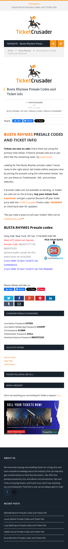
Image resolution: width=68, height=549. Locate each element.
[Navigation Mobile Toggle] (60, 43)
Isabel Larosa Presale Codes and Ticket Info (24, 531)
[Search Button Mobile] (53, 43)
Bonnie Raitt (10, 357)
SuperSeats (46, 156)
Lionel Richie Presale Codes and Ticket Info (34, 7)
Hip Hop (24, 111)
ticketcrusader (35, 102)
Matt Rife (8, 360)
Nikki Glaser (9, 364)
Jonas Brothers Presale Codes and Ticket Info (25, 537)
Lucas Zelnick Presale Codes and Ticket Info (24, 519)
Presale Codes (35, 111)
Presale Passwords (52, 111)
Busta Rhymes (13, 111)
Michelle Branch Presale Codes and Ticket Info (25, 512)
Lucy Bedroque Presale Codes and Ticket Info (25, 525)
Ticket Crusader (27, 202)
